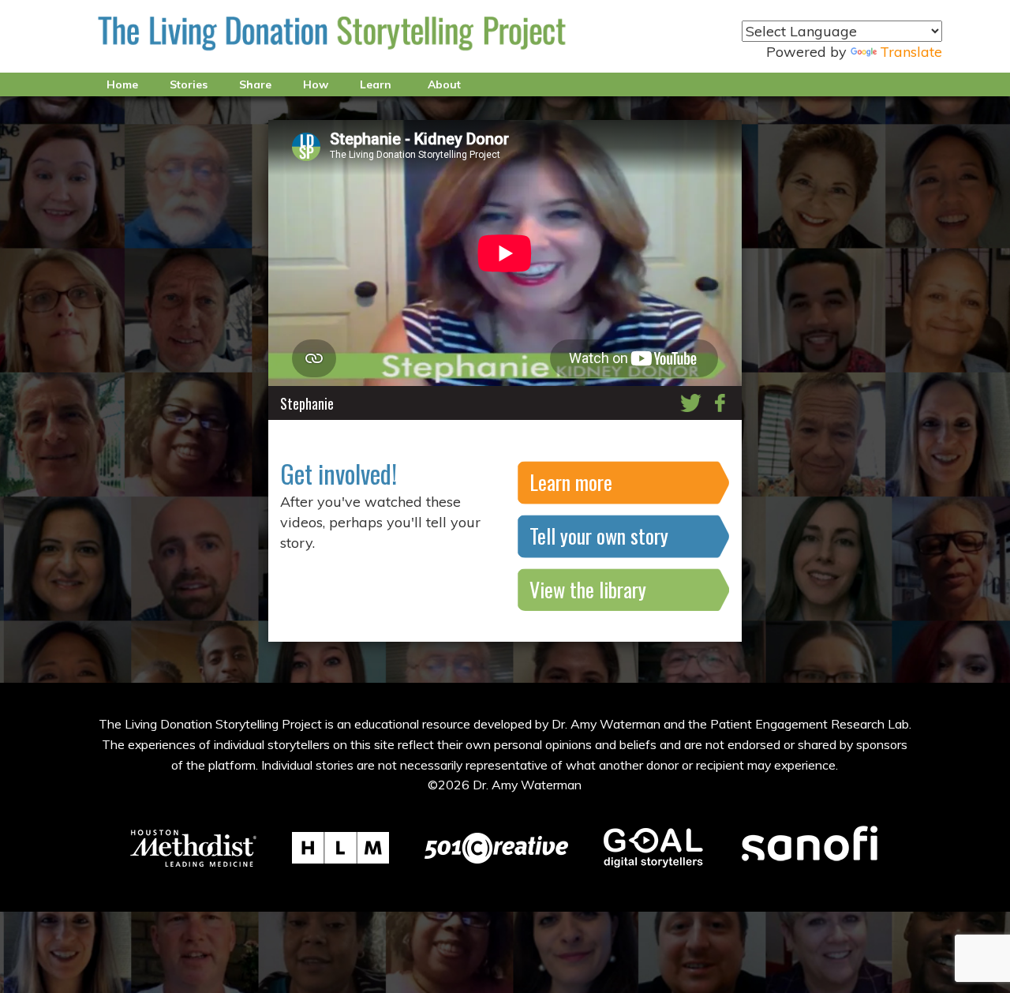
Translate (911, 52)
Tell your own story (598, 535)
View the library (587, 589)
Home (122, 84)
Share (255, 84)
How (315, 84)
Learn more (570, 482)
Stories (189, 84)
